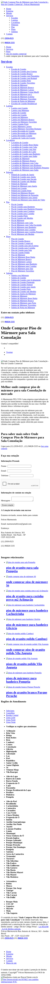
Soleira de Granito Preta (21, 289)
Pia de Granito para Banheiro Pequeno (26, 209)
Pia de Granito (17, 204)
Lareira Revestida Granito (21, 136)
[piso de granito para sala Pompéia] (20, 562)
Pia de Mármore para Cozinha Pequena (27, 232)
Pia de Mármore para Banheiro (23, 227)
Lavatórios (15, 22)
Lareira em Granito (19, 115)
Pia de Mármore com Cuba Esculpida (26, 225)
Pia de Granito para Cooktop (22, 211)
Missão (9, 13)
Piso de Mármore (18, 255)
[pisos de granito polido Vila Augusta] (22, 658)
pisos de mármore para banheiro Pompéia (21, 679)
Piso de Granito (17, 239)
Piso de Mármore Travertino (22, 271)
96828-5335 (10, 43)
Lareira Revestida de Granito (23, 131)
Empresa (9, 11)
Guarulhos (10, 713)
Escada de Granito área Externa (24, 71)
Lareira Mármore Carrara (21, 126)
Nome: (4, 466)
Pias (13, 27)
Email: (4, 471)
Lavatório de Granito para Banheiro (25, 154)
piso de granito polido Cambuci (26, 638)
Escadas (14, 18)
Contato (9, 34)
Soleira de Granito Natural (22, 285)
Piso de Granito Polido (20, 252)
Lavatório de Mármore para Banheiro (26, 165)
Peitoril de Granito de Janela (22, 175)
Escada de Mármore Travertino (23, 99)
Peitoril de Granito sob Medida (23, 181)
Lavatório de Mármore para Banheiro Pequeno (30, 168)
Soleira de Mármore (19, 296)
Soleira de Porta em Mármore (23, 307)
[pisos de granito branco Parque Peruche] (23, 687)
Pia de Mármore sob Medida (22, 234)
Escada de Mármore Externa (22, 97)
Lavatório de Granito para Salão (24, 156)
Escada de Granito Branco (22, 74)
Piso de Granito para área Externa (24, 246)
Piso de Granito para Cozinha (23, 248)
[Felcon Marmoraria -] (25, 4)
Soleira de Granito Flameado (22, 282)
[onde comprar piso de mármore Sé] (21, 576)
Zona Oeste (11, 722)
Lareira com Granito (19, 108)
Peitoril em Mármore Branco (22, 193)
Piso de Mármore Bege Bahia (23, 257)
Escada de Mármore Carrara (22, 90)
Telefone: (5, 475)
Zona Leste (10, 717)
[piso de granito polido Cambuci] (20, 633)
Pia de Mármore (17, 220)
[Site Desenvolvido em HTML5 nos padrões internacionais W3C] (25, 982)
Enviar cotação (7, 505)
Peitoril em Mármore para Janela (24, 197)
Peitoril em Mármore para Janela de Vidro (28, 200)
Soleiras (14, 32)
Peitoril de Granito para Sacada (23, 179)
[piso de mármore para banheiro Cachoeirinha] (25, 605)
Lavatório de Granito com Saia (23, 149)
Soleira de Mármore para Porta (23, 303)
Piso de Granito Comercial (22, 243)
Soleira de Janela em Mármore (23, 294)
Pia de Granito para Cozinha (22, 214)
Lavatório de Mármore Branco (23, 161)
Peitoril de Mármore (19, 184)
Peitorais (14, 25)
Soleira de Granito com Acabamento (26, 280)
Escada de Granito (18, 69)
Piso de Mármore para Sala (22, 269)
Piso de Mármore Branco (21, 259)
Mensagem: (6, 501)
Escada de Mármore (19, 85)
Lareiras (14, 20)
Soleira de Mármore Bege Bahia (24, 298)
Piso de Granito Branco (20, 241)
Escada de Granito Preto (21, 81)
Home (8, 9)
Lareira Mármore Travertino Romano (26, 129)
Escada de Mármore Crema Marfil (25, 92)
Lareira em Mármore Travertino (24, 122)
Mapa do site (11, 963)
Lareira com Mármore (20, 110)
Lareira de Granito (18, 113)
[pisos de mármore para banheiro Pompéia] (24, 673)
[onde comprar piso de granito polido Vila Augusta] (27, 644)
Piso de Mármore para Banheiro (24, 264)
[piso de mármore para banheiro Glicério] (23, 619)
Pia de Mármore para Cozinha (23, 230)
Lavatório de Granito (19, 142)
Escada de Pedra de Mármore (23, 101)
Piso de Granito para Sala (21, 250)
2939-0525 (9, 38)
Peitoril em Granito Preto (21, 191)
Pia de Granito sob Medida (22, 218)
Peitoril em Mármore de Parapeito (24, 195)
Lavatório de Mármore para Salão (24, 170)
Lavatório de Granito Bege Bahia (24, 145)
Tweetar (9, 352)
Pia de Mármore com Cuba (22, 223)
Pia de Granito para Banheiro (23, 207)
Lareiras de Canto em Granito (23, 138)
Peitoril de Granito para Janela (23, 177)
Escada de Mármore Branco (22, 87)
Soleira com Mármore (20, 275)
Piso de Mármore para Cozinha (23, 266)
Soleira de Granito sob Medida (23, 291)
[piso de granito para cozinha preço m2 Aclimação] (27, 591)
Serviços (9, 16)
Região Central (12, 715)
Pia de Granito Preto (19, 216)
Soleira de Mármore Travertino (23, 305)
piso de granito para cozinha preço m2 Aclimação (24, 597)
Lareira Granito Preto (19, 124)
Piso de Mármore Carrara (21, 262)
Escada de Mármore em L (21, 94)
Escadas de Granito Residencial (24, 103)
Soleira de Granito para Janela (23, 287)
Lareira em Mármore (19, 117)
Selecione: (10, 711)
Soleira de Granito (18, 278)
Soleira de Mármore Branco (22, 301)
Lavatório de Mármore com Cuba (24, 163)
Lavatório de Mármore (20, 159)
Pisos (13, 29)
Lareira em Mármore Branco (22, 120)
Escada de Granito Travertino (23, 83)
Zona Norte (11, 720)
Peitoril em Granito (19, 188)
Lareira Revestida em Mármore (23, 133)
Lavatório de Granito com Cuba (24, 147)
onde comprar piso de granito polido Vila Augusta (25, 651)
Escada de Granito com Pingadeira (25, 76)
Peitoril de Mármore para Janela (24, 186)
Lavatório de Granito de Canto (23, 152)
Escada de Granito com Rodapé (24, 78)
